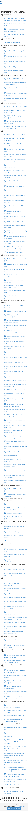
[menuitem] (1, 3)
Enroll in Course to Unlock (14, 808)
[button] (1, 1)
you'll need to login (20, 806)
